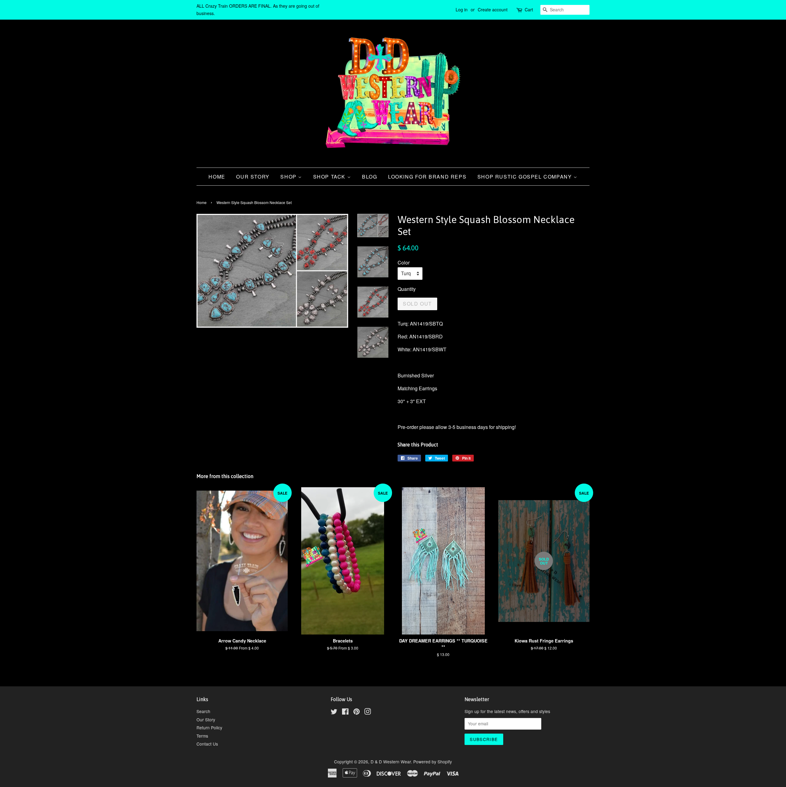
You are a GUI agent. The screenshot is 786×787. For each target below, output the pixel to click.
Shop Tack (330, 176)
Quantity (407, 288)
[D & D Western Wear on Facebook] (345, 712)
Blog (369, 176)
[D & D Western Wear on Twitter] (334, 712)
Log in (462, 9)
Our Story (252, 176)
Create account (493, 9)
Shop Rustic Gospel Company (525, 176)
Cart (529, 9)
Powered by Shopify (432, 761)
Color (404, 262)
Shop (289, 176)
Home (216, 176)
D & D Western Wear (391, 761)
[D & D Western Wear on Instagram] (367, 712)
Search (203, 711)
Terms (202, 736)
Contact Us (207, 744)
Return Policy (209, 727)
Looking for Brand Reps (427, 176)
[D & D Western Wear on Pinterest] (356, 712)
